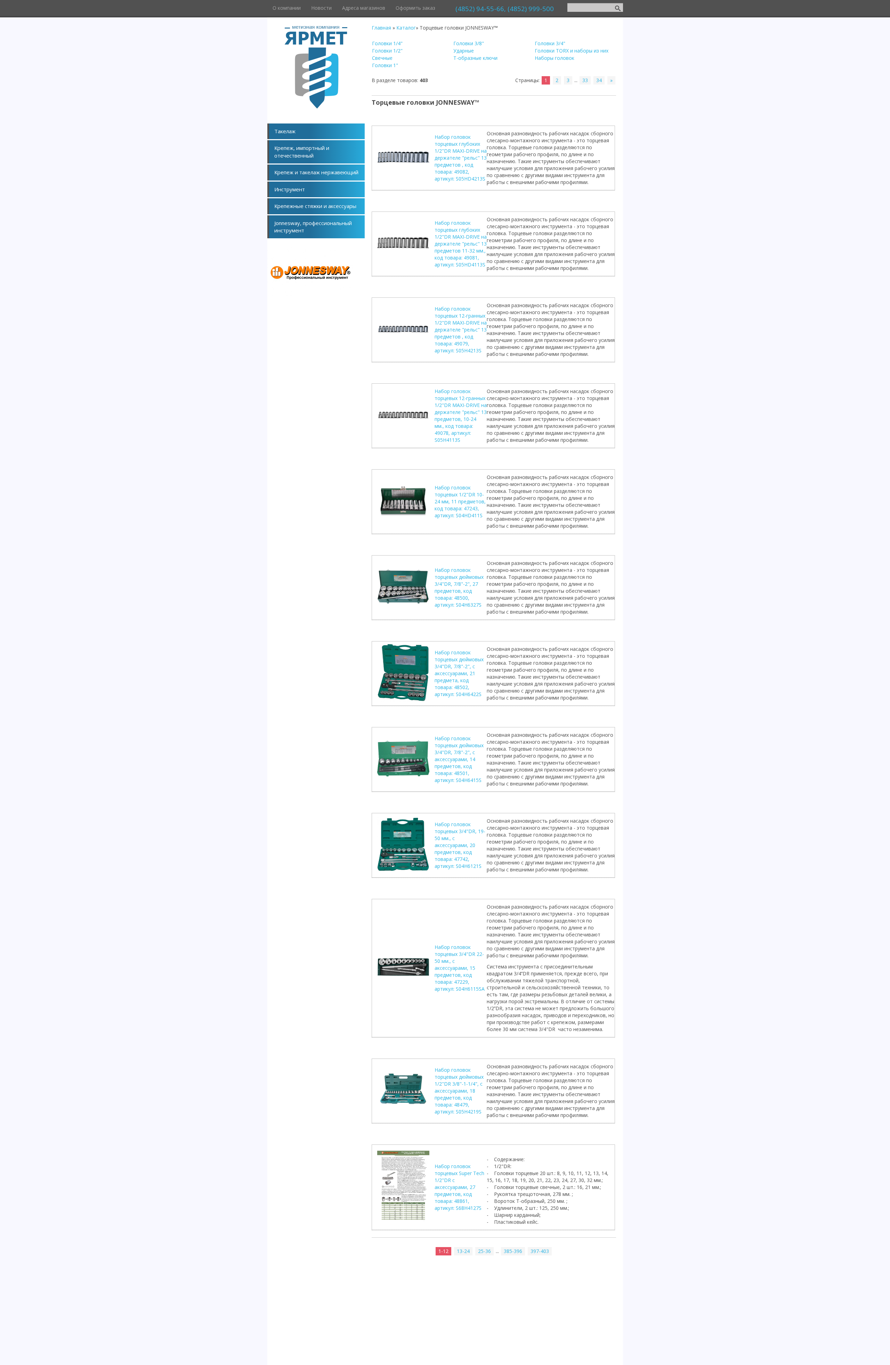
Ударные (463, 50)
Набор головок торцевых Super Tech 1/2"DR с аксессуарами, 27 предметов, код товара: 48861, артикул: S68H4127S (459, 1187)
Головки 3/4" (550, 43)
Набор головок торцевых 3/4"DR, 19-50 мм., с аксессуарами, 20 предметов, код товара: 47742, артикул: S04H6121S (460, 845)
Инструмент (289, 189)
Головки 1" (385, 65)
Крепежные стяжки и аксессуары (315, 205)
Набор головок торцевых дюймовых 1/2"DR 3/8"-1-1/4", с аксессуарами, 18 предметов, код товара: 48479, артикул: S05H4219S (459, 1091)
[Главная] (316, 106)
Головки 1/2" (387, 50)
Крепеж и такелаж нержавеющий (316, 172)
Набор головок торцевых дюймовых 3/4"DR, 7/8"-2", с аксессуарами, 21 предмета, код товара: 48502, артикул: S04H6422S (459, 673)
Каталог (406, 27)
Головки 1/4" (387, 43)
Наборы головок (554, 58)
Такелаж (285, 131)
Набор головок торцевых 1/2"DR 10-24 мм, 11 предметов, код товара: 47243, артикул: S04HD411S (460, 501)
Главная (381, 27)
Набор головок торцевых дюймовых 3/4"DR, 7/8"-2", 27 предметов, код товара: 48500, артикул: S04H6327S (459, 587)
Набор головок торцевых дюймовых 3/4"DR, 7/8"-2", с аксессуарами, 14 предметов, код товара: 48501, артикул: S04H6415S (459, 759)
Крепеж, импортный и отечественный (301, 151)
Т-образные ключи (475, 58)
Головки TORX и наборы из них (571, 50)
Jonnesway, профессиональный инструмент (313, 226)
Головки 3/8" (468, 43)
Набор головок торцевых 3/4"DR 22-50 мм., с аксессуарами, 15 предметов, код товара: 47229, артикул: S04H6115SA (460, 968)
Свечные (382, 58)
